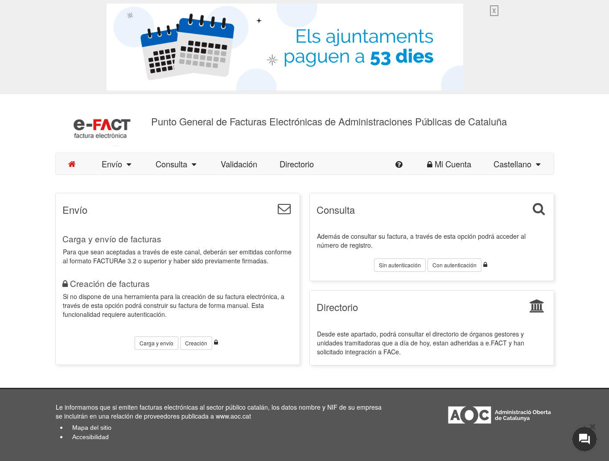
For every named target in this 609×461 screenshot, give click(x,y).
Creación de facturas (110, 283)
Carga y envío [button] (156, 343)
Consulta (174, 164)
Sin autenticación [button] (400, 265)
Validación (239, 164)
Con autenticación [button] (454, 265)
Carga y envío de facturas (111, 239)
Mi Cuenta (453, 164)
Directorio (297, 164)
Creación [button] (196, 343)
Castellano (515, 164)
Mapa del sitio (91, 427)
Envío (114, 164)
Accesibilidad (90, 436)
